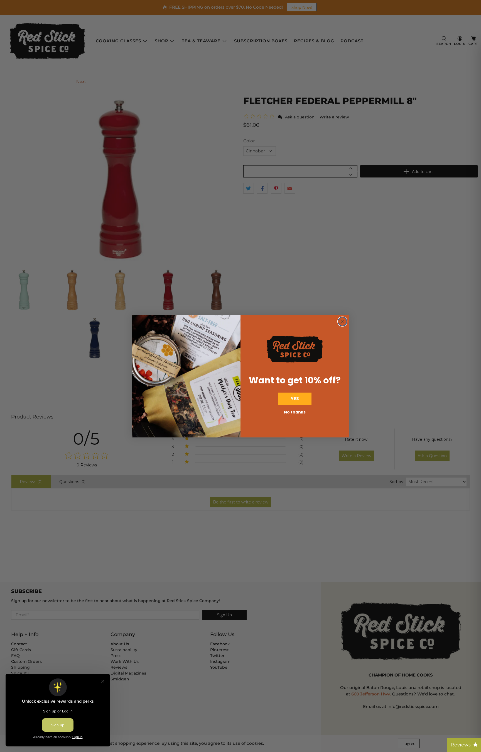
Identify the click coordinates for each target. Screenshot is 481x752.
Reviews (461, 745)
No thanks (295, 412)
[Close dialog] (342, 321)
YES (295, 398)
